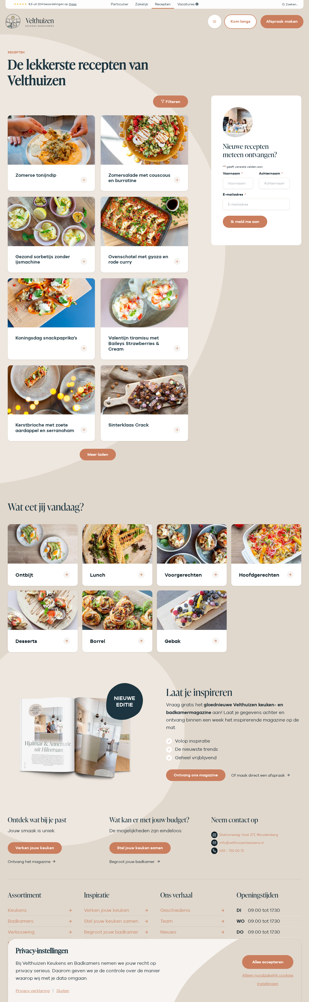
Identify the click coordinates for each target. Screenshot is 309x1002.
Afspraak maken (282, 21)
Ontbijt (24, 575)
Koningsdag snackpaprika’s (46, 337)
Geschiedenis (175, 910)
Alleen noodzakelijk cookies (267, 975)
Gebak (173, 641)
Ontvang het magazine (29, 861)
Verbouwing (21, 932)
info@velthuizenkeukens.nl (241, 843)
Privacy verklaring (33, 991)
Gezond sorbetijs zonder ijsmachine (42, 259)
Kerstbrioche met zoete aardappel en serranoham (44, 427)
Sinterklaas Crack (128, 424)
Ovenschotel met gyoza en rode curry (138, 259)
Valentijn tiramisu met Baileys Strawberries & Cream (133, 343)
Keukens (17, 910)
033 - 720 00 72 (231, 851)
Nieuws (168, 932)
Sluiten (62, 991)
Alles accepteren (267, 962)
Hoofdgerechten (259, 575)
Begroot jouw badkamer (132, 861)
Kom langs (240, 21)
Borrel (97, 641)
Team (166, 921)
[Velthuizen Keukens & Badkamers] (30, 21)
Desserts (26, 641)
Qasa (73, 4)
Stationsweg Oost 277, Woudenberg (248, 835)
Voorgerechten (183, 575)
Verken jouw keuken (34, 848)
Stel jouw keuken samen (140, 848)
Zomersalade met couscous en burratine (139, 177)
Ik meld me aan (245, 221)
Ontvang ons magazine (196, 775)
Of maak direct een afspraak (258, 775)
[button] (290, 4)
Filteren (172, 101)
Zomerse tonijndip (35, 175)
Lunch (97, 575)
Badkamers (21, 921)
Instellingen (267, 984)
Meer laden (97, 454)
